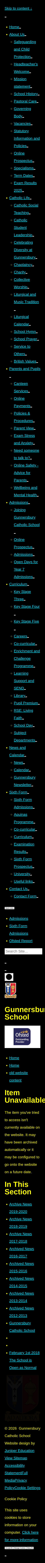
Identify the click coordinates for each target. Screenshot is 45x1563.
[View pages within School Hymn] (37, 332)
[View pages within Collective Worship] (28, 288)
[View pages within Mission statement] (31, 87)
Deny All (30, 1548)
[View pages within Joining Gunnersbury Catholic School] (15, 533)
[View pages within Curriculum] (28, 585)
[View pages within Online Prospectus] (33, 548)
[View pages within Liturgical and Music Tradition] (15, 310)
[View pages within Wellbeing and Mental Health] (38, 496)
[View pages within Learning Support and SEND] (25, 689)
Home (14, 1058)
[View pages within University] (31, 875)
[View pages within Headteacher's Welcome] (30, 72)
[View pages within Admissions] (29, 503)
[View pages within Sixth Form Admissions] (34, 808)
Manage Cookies (19, 1548)
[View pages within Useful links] (34, 882)
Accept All (9, 1548)
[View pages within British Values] (37, 362)
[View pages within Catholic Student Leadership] (33, 236)
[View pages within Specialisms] (34, 169)
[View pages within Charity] (26, 273)
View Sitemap (16, 1458)
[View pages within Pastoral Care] (37, 102)
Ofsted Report (20, 941)
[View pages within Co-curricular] (36, 830)
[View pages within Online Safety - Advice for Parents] (27, 481)
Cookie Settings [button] (27, 1488)
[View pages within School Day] (34, 726)
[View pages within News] (24, 763)
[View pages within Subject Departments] (36, 741)
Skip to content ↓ (18, 8)
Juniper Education (19, 1451)
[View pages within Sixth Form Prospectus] (33, 867)
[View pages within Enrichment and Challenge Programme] (34, 667)
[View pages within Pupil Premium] (39, 704)
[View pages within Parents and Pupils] (10, 377)
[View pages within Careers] (28, 637)
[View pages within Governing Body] (23, 117)
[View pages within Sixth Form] (28, 793)
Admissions (18, 918)
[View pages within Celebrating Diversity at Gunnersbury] (36, 258)
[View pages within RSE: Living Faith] (23, 719)
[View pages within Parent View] (35, 429)
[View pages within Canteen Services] (29, 392)
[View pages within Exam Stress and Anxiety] (34, 444)
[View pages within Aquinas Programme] (34, 823)
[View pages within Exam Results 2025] (23, 191)
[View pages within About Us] (25, 35)
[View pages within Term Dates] (34, 176)
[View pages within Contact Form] (37, 897)
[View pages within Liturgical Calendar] (30, 325)
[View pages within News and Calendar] (25, 756)
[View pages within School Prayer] (38, 340)
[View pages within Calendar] (30, 771)
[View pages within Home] (20, 28)
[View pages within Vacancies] (32, 124)
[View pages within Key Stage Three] (25, 600)
